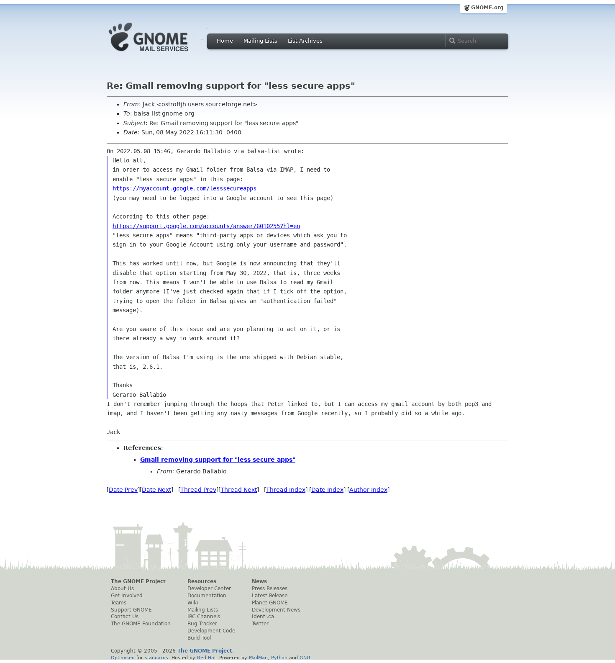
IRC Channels (203, 616)
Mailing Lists (260, 41)
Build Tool (199, 638)
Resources (201, 581)
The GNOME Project (138, 581)
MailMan (258, 657)
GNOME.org (487, 7)
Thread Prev (198, 489)
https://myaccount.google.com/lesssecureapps (184, 188)
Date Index (327, 489)
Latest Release (269, 596)
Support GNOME (131, 610)
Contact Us (124, 616)
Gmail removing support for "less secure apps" (217, 459)
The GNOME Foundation (141, 624)
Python (279, 657)
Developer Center (209, 588)
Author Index (368, 489)
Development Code (211, 631)
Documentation (206, 596)
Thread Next (238, 489)
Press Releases (269, 588)
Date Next (156, 489)
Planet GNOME (270, 603)
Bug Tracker (202, 624)
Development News (276, 610)
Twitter (260, 624)
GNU (305, 657)
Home (225, 41)
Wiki (192, 603)
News (259, 581)
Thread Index (285, 489)
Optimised (123, 657)
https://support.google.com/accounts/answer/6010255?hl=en (206, 226)
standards (156, 657)
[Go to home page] (161, 53)
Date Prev (123, 489)
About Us (122, 588)
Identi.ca (263, 616)
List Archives (305, 41)
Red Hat (206, 657)
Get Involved (127, 596)
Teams (118, 603)
